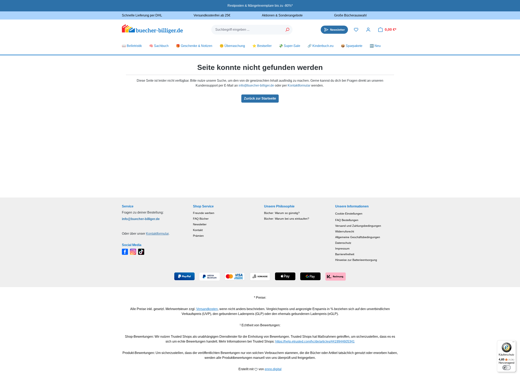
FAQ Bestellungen (346, 220)
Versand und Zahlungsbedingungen (358, 225)
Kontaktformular (299, 85)
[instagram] (133, 251)
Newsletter (200, 224)
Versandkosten (207, 309)
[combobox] (247, 30)
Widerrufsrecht (344, 231)
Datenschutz (343, 242)
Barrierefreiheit (344, 254)
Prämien (198, 235)
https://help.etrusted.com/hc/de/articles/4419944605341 (315, 341)
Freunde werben (203, 213)
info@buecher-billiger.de (256, 85)
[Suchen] (287, 30)
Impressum (342, 248)
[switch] (507, 367)
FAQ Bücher (201, 218)
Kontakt (198, 230)
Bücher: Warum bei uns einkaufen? (286, 218)
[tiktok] (141, 251)
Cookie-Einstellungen (348, 213)
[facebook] (125, 251)
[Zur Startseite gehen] (152, 28)
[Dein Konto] (368, 30)
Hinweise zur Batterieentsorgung (356, 259)
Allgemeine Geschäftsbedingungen (357, 237)
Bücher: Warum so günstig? (282, 213)
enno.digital (273, 369)
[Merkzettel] (356, 30)
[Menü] (513, 342)
